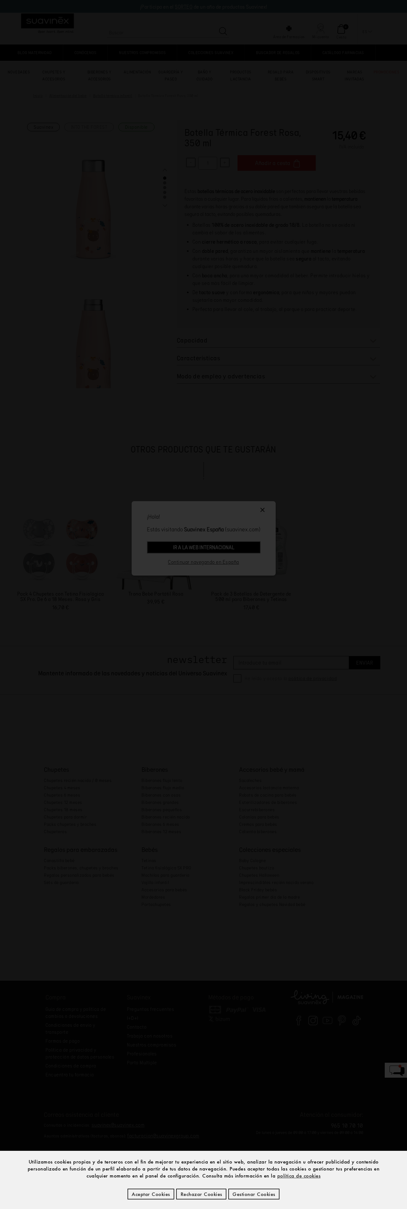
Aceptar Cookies (151, 1194)
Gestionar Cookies (253, 1194)
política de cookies (299, 1175)
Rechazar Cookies (201, 1194)
